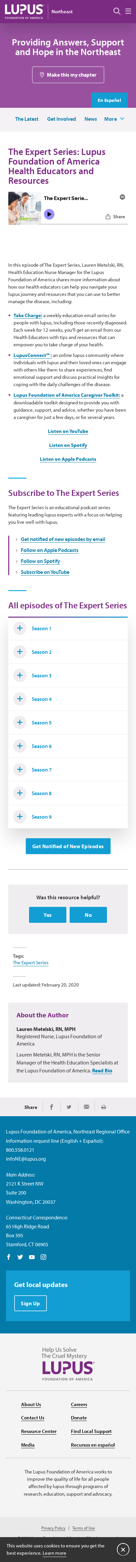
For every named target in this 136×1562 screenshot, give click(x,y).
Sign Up (30, 1303)
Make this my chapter (71, 74)
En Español (109, 100)
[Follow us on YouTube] (32, 1257)
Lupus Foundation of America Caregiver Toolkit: (67, 395)
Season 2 (42, 651)
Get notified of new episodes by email (63, 539)
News (91, 119)
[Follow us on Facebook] (9, 1257)
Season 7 (42, 769)
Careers (79, 1404)
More (110, 118)
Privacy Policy (53, 1528)
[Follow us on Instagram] (43, 1257)
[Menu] (128, 11)
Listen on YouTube (68, 431)
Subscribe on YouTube (45, 572)
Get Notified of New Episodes (68, 846)
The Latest (27, 119)
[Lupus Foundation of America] (25, 11)
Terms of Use (83, 1528)
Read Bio (102, 1070)
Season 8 (42, 793)
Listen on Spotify (68, 445)
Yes (48, 915)
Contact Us (32, 1417)
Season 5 (42, 722)
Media (28, 1445)
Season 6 (42, 746)
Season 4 (42, 699)
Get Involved (61, 119)
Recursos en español (93, 1445)
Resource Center (38, 1431)
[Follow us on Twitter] (20, 1257)
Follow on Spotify (40, 561)
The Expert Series (31, 962)
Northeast (62, 11)
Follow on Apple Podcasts (50, 550)
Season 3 (42, 675)
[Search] (117, 12)
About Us (31, 1404)
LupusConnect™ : (33, 355)
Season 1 (42, 628)
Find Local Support (91, 1431)
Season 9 (42, 816)
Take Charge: (28, 315)
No (88, 915)
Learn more (54, 1553)
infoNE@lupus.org (26, 1158)
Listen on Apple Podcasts (68, 459)
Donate (79, 1417)
